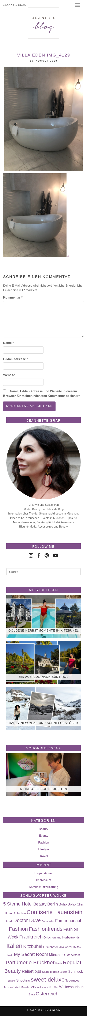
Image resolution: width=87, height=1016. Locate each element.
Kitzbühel (32, 946)
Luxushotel (50, 947)
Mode (10, 955)
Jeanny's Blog (49, 1010)
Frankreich (31, 937)
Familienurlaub (68, 920)
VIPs (33, 987)
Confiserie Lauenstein (54, 912)
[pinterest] (47, 555)
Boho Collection (15, 913)
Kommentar (13, 297)
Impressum (43, 880)
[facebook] (38, 555)
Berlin (52, 904)
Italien (14, 945)
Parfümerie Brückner (30, 962)
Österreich (47, 993)
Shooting (23, 980)
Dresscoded (48, 921)
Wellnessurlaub (71, 987)
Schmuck (75, 971)
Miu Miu (77, 947)
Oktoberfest (72, 955)
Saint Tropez (50, 971)
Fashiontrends (46, 929)
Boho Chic (76, 904)
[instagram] (31, 555)
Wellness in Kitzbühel (47, 987)
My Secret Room (31, 954)
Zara (32, 994)
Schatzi (63, 972)
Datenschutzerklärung (43, 886)
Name (8, 343)
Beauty (43, 828)
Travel (43, 856)
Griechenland (52, 937)
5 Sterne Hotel (18, 904)
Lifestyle (43, 849)
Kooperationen (43, 873)
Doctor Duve (27, 920)
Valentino (25, 987)
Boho (63, 904)
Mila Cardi (65, 947)
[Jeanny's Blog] (43, 23)
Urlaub (17, 987)
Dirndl (8, 921)
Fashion (43, 842)
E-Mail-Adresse (15, 359)
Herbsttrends (71, 937)
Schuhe (11, 980)
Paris (58, 963)
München (56, 955)
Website (9, 375)
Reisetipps (31, 971)
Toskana (8, 987)
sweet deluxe (48, 980)
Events (43, 835)
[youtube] (55, 555)
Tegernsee (72, 980)
